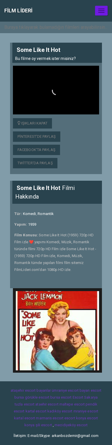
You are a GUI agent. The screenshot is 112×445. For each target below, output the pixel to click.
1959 (32, 224)
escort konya (75, 418)
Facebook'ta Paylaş (36, 150)
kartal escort (36, 411)
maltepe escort (72, 404)
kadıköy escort (59, 411)
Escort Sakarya (85, 397)
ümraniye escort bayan (71, 390)
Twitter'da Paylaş (35, 163)
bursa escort (61, 397)
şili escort (44, 425)
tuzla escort (24, 404)
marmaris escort (49, 418)
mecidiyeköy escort (71, 425)
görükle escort (37, 397)
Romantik (46, 214)
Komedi (29, 214)
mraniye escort (86, 411)
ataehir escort (46, 404)
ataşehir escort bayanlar (31, 390)
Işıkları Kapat (34, 123)
